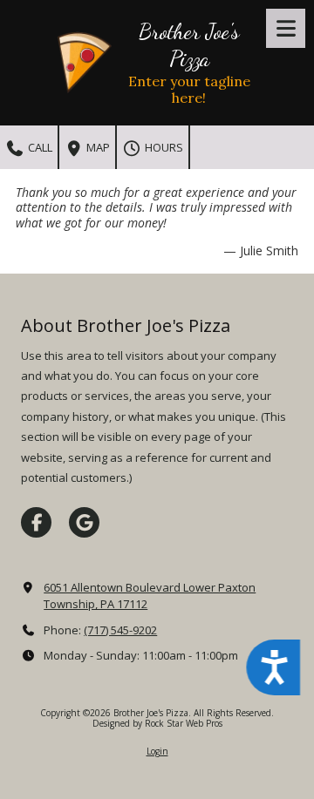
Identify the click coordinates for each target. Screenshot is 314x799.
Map (97, 147)
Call (38, 147)
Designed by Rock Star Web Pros (157, 723)
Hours (162, 147)
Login (157, 751)
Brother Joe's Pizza (189, 44)
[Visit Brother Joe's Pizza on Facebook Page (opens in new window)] (36, 522)
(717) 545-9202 (120, 630)
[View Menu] (285, 28)
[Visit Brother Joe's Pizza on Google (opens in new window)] (84, 522)
